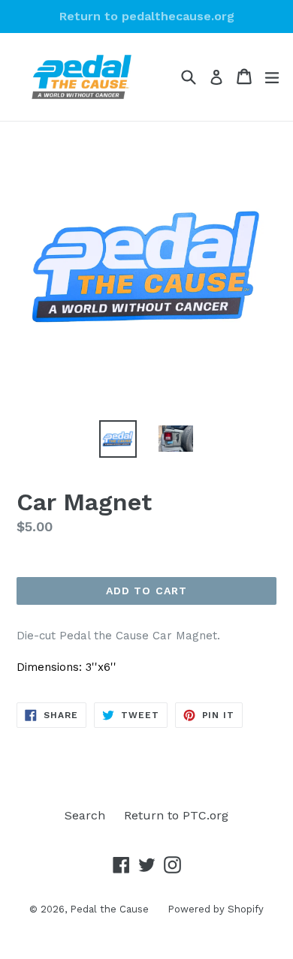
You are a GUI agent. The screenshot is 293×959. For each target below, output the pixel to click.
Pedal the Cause (109, 909)
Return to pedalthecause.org (146, 16)
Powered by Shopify (216, 909)
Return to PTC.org (176, 815)
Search (85, 815)
